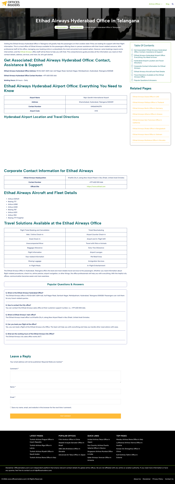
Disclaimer (147, 479)
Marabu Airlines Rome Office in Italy (129, 439)
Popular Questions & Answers (145, 80)
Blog (167, 4)
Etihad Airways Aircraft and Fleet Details (149, 71)
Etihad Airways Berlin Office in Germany (148, 108)
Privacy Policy (158, 479)
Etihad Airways (76, 27)
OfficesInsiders (61, 27)
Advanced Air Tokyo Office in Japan (72, 455)
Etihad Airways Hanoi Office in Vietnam (147, 134)
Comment (14, 369)
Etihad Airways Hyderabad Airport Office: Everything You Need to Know (149, 56)
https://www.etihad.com (96, 186)
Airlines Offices (154, 4)
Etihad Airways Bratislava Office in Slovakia (149, 140)
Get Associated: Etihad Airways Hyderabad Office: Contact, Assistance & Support (150, 51)
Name (13, 387)
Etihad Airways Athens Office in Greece (147, 114)
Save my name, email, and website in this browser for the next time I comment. (41, 407)
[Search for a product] (172, 4)
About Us (137, 479)
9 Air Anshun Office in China (69, 439)
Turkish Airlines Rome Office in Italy (43, 457)
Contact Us (169, 479)
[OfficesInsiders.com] (11, 3)
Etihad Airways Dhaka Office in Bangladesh (149, 129)
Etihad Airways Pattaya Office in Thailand (148, 102)
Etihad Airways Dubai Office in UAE (146, 97)
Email (12, 397)
